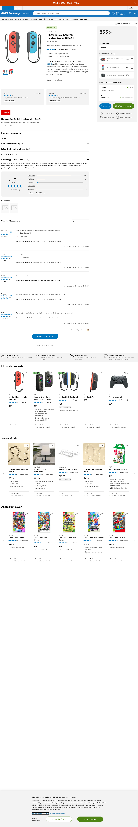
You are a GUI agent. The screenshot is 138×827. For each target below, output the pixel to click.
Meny (28, 13)
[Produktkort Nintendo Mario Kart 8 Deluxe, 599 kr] (19, 522)
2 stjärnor (31, 186)
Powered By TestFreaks (78, 330)
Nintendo (56, 42)
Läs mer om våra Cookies (40, 813)
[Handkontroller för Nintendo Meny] (54, 19)
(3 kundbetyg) (23, 402)
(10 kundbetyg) (123, 540)
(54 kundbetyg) (23, 474)
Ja (81, 246)
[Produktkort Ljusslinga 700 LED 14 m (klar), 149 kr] (94, 454)
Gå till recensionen (9, 101)
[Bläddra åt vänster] (3, 403)
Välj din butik (105, 97)
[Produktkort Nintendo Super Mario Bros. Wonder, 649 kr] (94, 522)
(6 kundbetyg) (73, 400)
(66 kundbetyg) (123, 400)
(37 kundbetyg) (73, 472)
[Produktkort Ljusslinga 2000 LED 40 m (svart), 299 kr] (19, 454)
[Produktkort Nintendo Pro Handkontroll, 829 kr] (119, 381)
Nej (86, 246)
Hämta (107, 106)
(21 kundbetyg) (23, 540)
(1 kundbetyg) (48, 402)
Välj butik (47, 427)
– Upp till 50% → (66, 3)
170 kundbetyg (63, 49)
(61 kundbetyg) (98, 474)
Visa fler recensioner (45, 336)
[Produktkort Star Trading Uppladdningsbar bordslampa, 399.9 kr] (44, 454)
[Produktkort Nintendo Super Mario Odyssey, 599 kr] (119, 522)
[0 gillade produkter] (130, 13)
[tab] (8, 8)
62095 (49, 64)
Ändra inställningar (36, 819)
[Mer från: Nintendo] (5, 114)
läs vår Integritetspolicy (57, 813)
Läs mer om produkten (54, 80)
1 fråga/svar (72, 49)
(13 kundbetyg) (123, 472)
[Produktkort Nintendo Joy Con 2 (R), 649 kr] (94, 381)
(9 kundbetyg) (48, 543)
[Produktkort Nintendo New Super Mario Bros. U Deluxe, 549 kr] (69, 522)
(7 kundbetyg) (98, 540)
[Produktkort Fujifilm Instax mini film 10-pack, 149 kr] (119, 454)
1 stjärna (31, 189)
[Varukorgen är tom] (135, 13)
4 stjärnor (31, 179)
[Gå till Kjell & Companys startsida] (11, 13)
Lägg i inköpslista (122, 24)
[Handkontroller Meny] (29, 19)
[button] (5, 72)
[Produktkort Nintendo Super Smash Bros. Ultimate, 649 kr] (44, 522)
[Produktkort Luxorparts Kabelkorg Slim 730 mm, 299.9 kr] (69, 454)
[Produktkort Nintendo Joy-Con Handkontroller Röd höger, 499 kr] (19, 381)
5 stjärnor (31, 176)
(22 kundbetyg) (48, 474)
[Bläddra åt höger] (134, 403)
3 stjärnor (31, 182)
